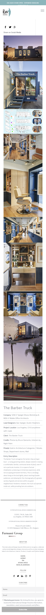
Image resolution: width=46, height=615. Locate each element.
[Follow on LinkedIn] (23, 576)
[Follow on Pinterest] (31, 576)
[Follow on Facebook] (15, 576)
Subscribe (23, 609)
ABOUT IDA (23, 542)
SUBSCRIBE (23, 582)
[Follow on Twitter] (19, 576)
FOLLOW (23, 570)
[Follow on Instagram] (27, 576)
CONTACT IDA (23, 505)
